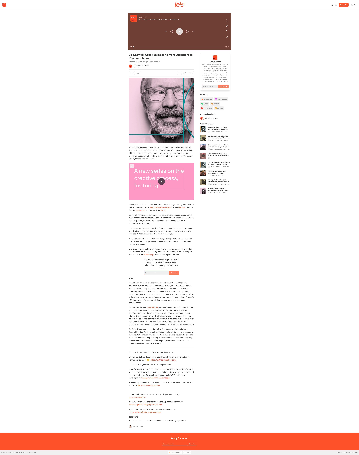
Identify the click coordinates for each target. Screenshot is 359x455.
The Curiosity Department (141, 65)
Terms (26, 452)
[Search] (332, 5)
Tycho (163, 210)
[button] (166, 31)
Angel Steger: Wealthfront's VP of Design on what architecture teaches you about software (218, 137)
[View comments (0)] (227, 26)
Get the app (187, 452)
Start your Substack (175, 452)
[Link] (126, 278)
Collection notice (33, 452)
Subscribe (343, 5)
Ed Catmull (140, 210)
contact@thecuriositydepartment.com (145, 412)
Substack (340, 452)
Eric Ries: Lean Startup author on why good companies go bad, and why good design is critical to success (219, 163)
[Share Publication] (336, 5)
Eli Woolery (219, 140)
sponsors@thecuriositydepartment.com (145, 405)
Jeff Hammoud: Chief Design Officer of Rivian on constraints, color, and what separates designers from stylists (218, 154)
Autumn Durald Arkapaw (160, 207)
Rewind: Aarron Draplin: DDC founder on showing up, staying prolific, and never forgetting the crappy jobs (219, 189)
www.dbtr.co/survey (137, 397)
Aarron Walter (219, 131)
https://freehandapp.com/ (149, 385)
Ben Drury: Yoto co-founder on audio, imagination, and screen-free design (218, 146)
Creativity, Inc (153, 307)
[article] (215, 129)
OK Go (182, 207)
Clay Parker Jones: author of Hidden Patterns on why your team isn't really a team (217, 128)
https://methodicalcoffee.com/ (163, 360)
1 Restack (141, 426)
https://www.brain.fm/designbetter (155, 378)
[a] (161, 181)
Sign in (353, 5)
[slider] (178, 47)
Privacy (22, 452)
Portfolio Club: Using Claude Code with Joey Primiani (217, 172)
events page (149, 255)
